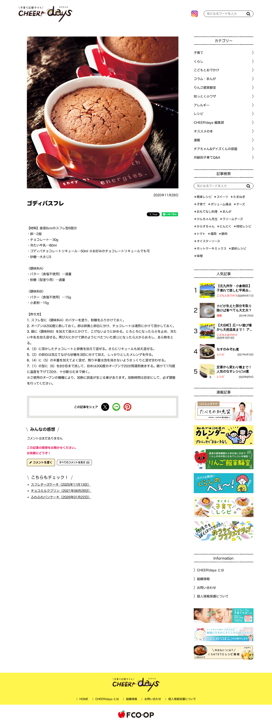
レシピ (220, 354)
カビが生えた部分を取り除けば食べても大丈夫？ (234, 308)
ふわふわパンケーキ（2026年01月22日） (61, 497)
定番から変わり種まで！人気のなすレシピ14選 (234, 369)
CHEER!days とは (210, 570)
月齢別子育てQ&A (207, 157)
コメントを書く (42, 462)
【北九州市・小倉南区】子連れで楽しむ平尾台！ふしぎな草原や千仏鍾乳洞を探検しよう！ (234, 288)
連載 (197, 140)
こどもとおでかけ (227, 295)
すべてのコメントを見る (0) (74, 462)
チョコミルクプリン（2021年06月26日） (61, 490)
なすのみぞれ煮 (228, 349)
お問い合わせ (206, 587)
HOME (83, 699)
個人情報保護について (213, 596)
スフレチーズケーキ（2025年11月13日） (61, 484)
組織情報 (203, 579)
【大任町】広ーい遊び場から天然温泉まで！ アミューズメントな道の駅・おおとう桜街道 (235, 327)
